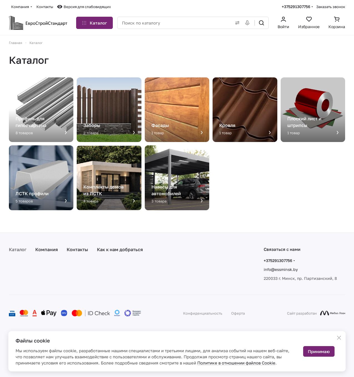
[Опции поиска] (236, 23)
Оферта (238, 313)
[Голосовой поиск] (248, 23)
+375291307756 (296, 6)
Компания (46, 249)
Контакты (77, 249)
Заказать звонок (330, 6)
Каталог (17, 249)
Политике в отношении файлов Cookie (236, 362)
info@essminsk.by (281, 269)
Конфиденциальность (202, 313)
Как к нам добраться (120, 249)
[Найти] (261, 23)
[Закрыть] (339, 337)
